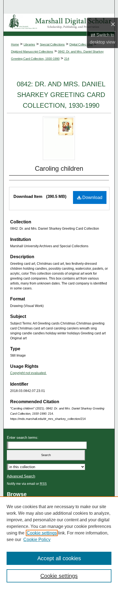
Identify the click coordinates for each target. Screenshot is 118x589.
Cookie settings (42, 533)
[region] (59, 542)
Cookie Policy (36, 539)
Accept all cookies (59, 558)
